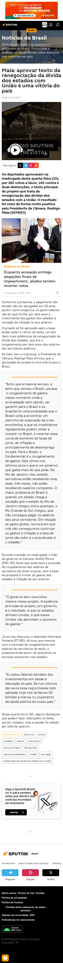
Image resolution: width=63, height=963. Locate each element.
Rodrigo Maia (30, 747)
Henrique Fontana (11, 747)
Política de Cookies (12, 902)
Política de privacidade (14, 897)
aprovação (46, 754)
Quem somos (9, 893)
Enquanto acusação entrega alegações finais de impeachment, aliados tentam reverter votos (29, 279)
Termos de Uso (26, 893)
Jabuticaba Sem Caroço (33, 863)
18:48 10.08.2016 (11, 97)
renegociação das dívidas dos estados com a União (27, 761)
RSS (32, 915)
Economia (28, 734)
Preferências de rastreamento (18, 919)
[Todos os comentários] (5, 957)
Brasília (20, 741)
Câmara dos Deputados (14, 754)
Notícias (41, 734)
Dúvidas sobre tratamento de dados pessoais (26, 909)
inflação (33, 754)
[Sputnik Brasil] (10, 26)
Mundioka (8, 863)
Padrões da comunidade (15, 915)
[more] (57, 292)
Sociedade (8, 741)
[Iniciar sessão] (50, 24)
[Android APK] (12, 929)
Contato (40, 893)
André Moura (34, 741)
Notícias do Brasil (16, 266)
